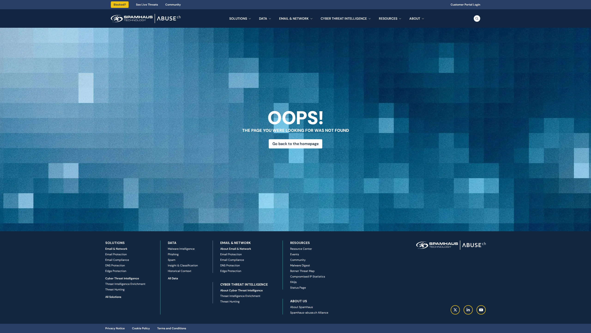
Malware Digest (300, 265)
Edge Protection (115, 271)
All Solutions (113, 297)
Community (173, 4)
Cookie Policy (141, 328)
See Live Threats (147, 4)
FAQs (293, 282)
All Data (173, 278)
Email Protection (116, 254)
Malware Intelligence (181, 249)
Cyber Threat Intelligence (122, 278)
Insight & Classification (183, 265)
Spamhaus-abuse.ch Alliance (309, 312)
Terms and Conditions (171, 328)
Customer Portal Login (465, 4)
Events (294, 254)
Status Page (298, 288)
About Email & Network (235, 249)
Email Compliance (117, 260)
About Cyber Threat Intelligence (241, 290)
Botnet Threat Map (302, 271)
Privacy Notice (115, 328)
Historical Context (179, 271)
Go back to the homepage (295, 143)
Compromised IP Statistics (307, 276)
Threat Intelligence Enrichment (125, 284)
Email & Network (116, 249)
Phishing (173, 254)
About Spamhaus (301, 307)
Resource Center (301, 249)
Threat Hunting (115, 289)
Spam (171, 260)
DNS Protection (115, 265)
